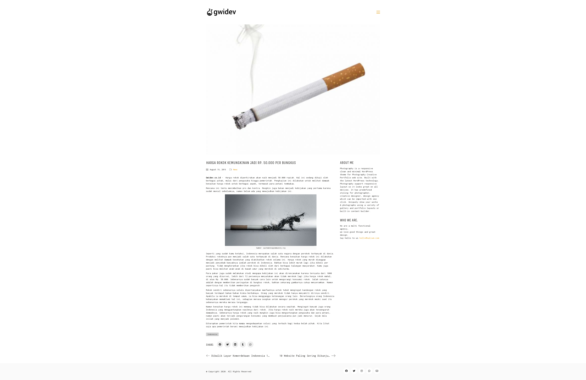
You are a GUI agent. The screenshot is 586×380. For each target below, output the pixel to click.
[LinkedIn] (235, 344)
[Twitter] (227, 344)
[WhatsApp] (250, 344)
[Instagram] (362, 371)
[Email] (377, 371)
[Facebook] (220, 344)
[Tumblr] (243, 344)
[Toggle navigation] (378, 12)
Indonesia (212, 334)
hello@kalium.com (369, 238)
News (235, 169)
